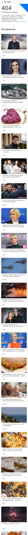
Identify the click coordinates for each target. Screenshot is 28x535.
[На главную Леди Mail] (8, 2)
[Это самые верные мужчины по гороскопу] (14, 145)
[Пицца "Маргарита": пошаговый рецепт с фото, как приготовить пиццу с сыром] (14, 443)
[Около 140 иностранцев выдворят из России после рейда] (14, 195)
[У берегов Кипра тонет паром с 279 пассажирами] (14, 418)
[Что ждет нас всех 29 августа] (14, 518)
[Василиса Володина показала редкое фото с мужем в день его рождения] (14, 344)
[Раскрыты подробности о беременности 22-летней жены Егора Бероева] (14, 319)
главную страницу (19, 21)
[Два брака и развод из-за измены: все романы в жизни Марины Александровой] (14, 170)
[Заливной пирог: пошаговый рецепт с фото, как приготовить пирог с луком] (14, 369)
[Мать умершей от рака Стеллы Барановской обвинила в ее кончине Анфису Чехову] (14, 70)
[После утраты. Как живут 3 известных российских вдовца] (14, 45)
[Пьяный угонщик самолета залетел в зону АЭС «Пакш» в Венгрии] (14, 269)
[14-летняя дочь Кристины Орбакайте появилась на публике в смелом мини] (14, 244)
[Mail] (5, 2)
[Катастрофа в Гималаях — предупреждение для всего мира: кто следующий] (14, 95)
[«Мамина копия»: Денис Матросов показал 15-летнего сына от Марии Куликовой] (14, 219)
